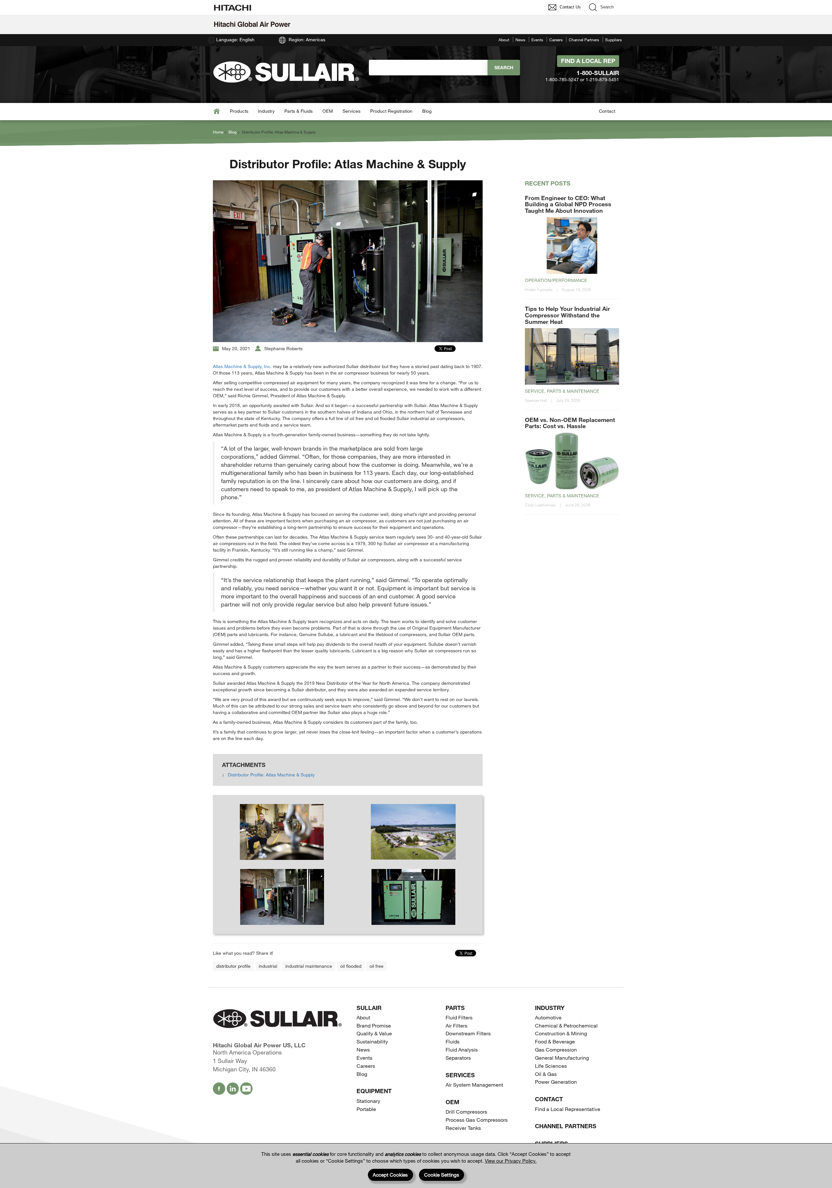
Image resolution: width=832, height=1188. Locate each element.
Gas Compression (556, 1049)
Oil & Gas (546, 1074)
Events (537, 39)
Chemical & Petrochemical (566, 1025)
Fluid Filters (459, 1017)
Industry (266, 111)
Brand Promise (374, 1025)
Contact (607, 111)
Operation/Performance (556, 280)
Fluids (453, 1041)
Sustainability (372, 1041)
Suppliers (613, 39)
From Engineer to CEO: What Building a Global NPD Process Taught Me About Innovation (568, 204)
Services (351, 111)
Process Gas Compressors (477, 1120)
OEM (327, 111)
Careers (556, 39)
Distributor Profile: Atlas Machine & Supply (271, 774)
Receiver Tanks (463, 1128)
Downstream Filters (468, 1033)
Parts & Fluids (298, 111)
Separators (458, 1057)
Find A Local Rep (588, 60)
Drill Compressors (466, 1111)
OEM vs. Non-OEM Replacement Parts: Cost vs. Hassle (570, 423)
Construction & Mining (561, 1033)
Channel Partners (584, 39)
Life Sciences (551, 1066)
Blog (427, 111)
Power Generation (556, 1082)
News (520, 39)
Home (218, 131)
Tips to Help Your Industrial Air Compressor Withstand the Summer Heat (567, 315)
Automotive (548, 1017)
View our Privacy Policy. (511, 1161)
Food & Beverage (555, 1041)
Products (239, 111)
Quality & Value (374, 1033)
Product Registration (391, 111)
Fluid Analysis (462, 1049)
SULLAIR (369, 1007)
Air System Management (474, 1084)
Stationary (368, 1101)
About (504, 39)
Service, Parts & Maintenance (562, 391)
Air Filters (456, 1025)
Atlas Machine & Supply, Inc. (242, 366)
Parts (455, 1007)
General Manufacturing (562, 1057)
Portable (366, 1109)
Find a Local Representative (567, 1109)
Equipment (374, 1090)
